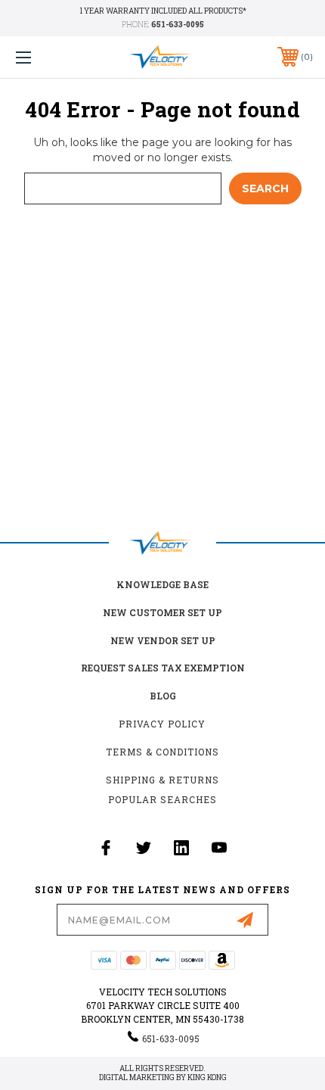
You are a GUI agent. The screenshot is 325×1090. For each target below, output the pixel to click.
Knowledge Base (162, 584)
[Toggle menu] (45, 57)
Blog (163, 696)
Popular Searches (162, 799)
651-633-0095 (177, 25)
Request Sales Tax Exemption (163, 668)
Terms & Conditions (162, 752)
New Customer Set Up (162, 612)
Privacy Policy (162, 724)
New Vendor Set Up (162, 640)
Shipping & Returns (162, 780)
